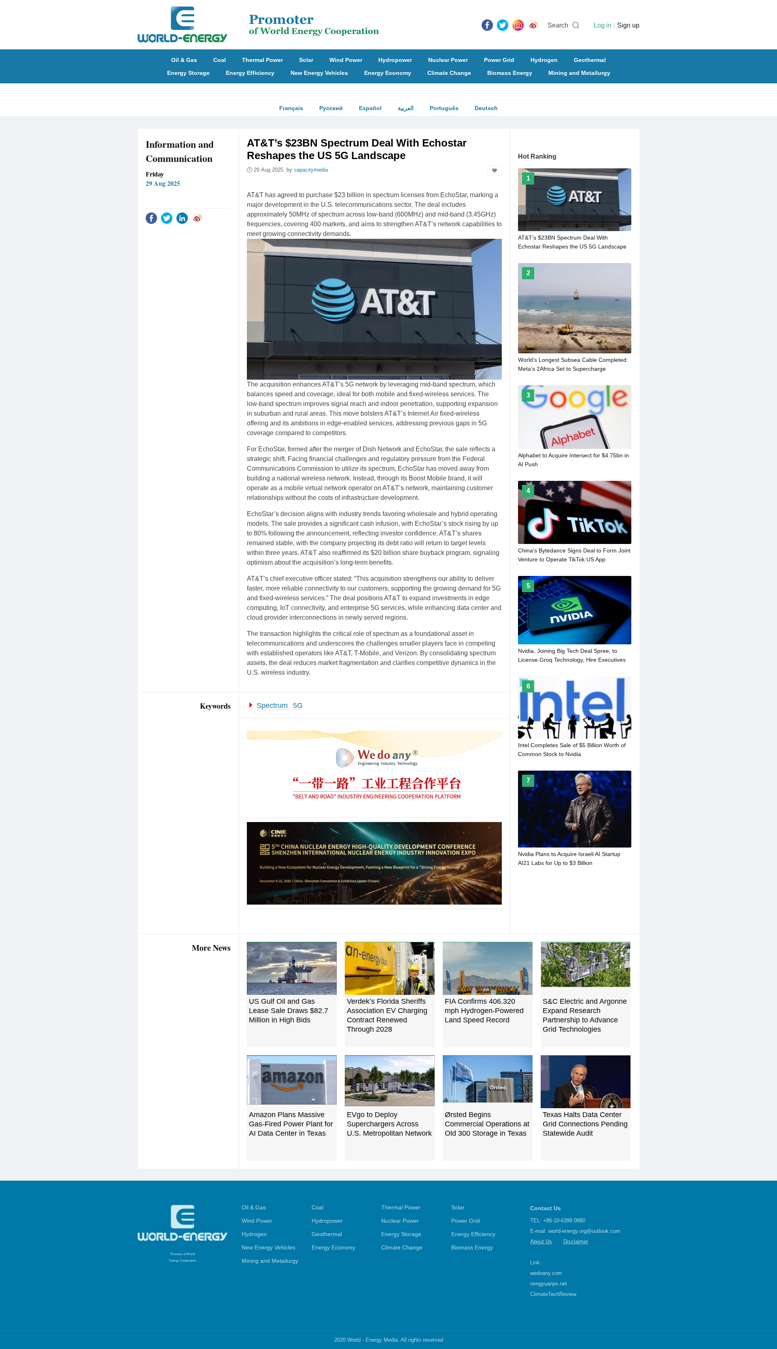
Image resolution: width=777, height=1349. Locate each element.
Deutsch (486, 108)
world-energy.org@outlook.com (584, 1231)
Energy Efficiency (250, 73)
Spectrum (273, 705)
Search (558, 25)
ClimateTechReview (553, 1294)
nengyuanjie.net (548, 1284)
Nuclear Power (448, 60)
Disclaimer (575, 1242)
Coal (219, 60)
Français (291, 108)
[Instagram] (518, 24)
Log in (602, 25)
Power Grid (499, 60)
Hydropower (395, 60)
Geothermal (590, 60)
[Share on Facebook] (151, 218)
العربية (406, 108)
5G (298, 705)
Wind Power (345, 60)
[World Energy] (258, 24)
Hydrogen (544, 60)
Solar (306, 60)
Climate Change (449, 73)
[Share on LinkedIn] (182, 218)
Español (370, 108)
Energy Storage (188, 73)
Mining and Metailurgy (579, 73)
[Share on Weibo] (197, 218)
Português (444, 108)
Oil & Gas (184, 60)
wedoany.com (546, 1273)
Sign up (628, 25)
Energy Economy (387, 73)
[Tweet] (502, 24)
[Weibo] (533, 24)
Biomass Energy (509, 73)
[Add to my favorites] (495, 171)
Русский (331, 108)
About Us (541, 1242)
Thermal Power (262, 60)
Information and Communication (180, 151)
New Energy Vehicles (319, 73)
